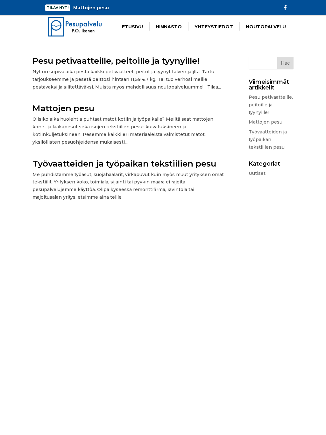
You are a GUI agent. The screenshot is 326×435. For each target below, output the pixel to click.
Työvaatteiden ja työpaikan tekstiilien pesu (124, 164)
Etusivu (132, 27)
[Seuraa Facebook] (285, 8)
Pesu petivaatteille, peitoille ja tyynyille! (116, 61)
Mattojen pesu (63, 108)
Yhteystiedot (214, 27)
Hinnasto (169, 27)
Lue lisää (94, 8)
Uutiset (257, 173)
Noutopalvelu (266, 27)
